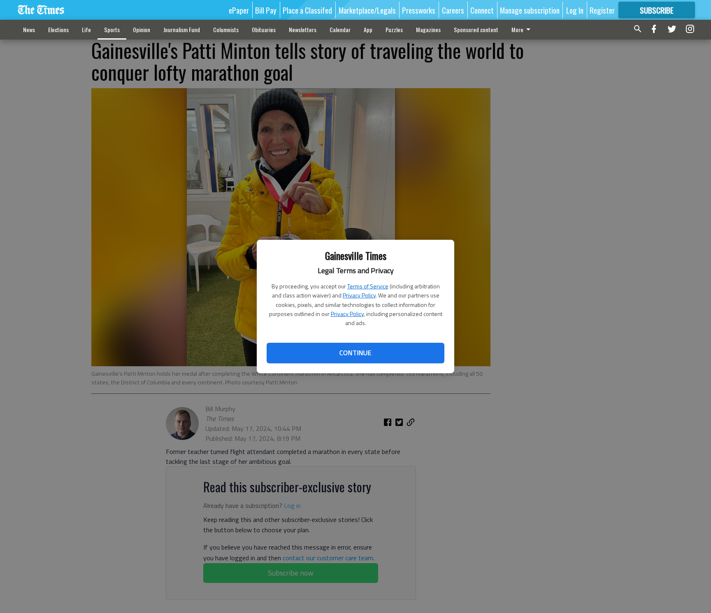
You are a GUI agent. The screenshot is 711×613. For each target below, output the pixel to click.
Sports (112, 29)
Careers (453, 10)
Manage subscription (530, 10)
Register (602, 10)
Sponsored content (476, 29)
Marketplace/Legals (367, 10)
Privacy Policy (359, 295)
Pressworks (418, 10)
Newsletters (302, 29)
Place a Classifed (307, 10)
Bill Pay (265, 10)
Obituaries (264, 29)
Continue (355, 353)
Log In (574, 10)
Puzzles (394, 29)
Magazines (428, 29)
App (368, 29)
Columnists (226, 29)
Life (86, 29)
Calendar (340, 29)
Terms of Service (367, 286)
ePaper (239, 10)
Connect (482, 10)
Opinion (141, 29)
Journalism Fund (181, 29)
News (29, 29)
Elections (58, 29)
